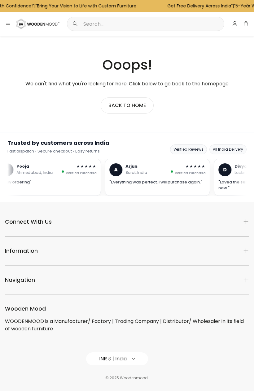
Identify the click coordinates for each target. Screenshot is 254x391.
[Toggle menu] (8, 24)
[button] (145, 24)
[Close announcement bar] (247, 4)
